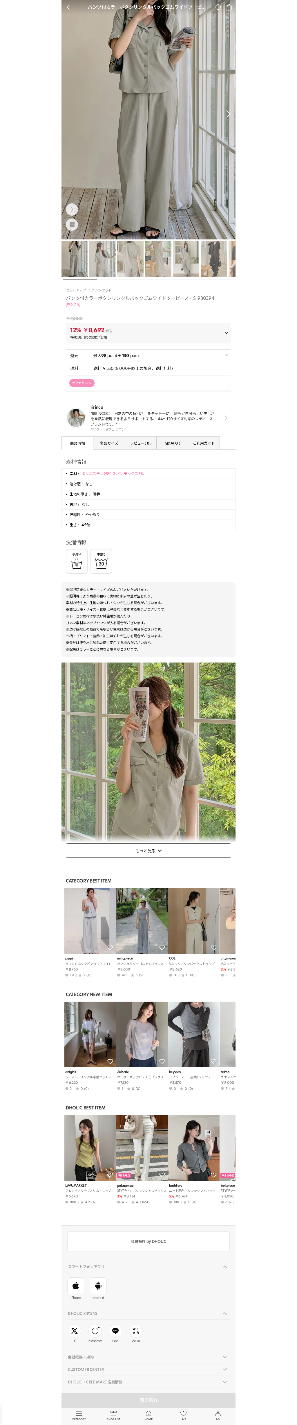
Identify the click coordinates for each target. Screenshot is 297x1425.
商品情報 (77, 443)
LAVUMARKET (76, 1186)
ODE (172, 958)
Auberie (123, 1072)
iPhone (75, 1297)
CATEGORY (79, 1419)
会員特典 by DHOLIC (148, 1241)
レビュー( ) (140, 443)
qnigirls (70, 1072)
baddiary (175, 1186)
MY (218, 1419)
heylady (175, 1072)
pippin (70, 958)
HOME (148, 1419)
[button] (227, 114)
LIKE (183, 1419)
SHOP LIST (113, 1419)
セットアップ (76, 290)
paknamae (125, 1186)
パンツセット (101, 290)
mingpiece (125, 958)
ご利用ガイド (204, 443)
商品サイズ (109, 443)
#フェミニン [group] (82, 382)
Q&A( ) (172, 443)
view (224, 418)
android (98, 1297)
